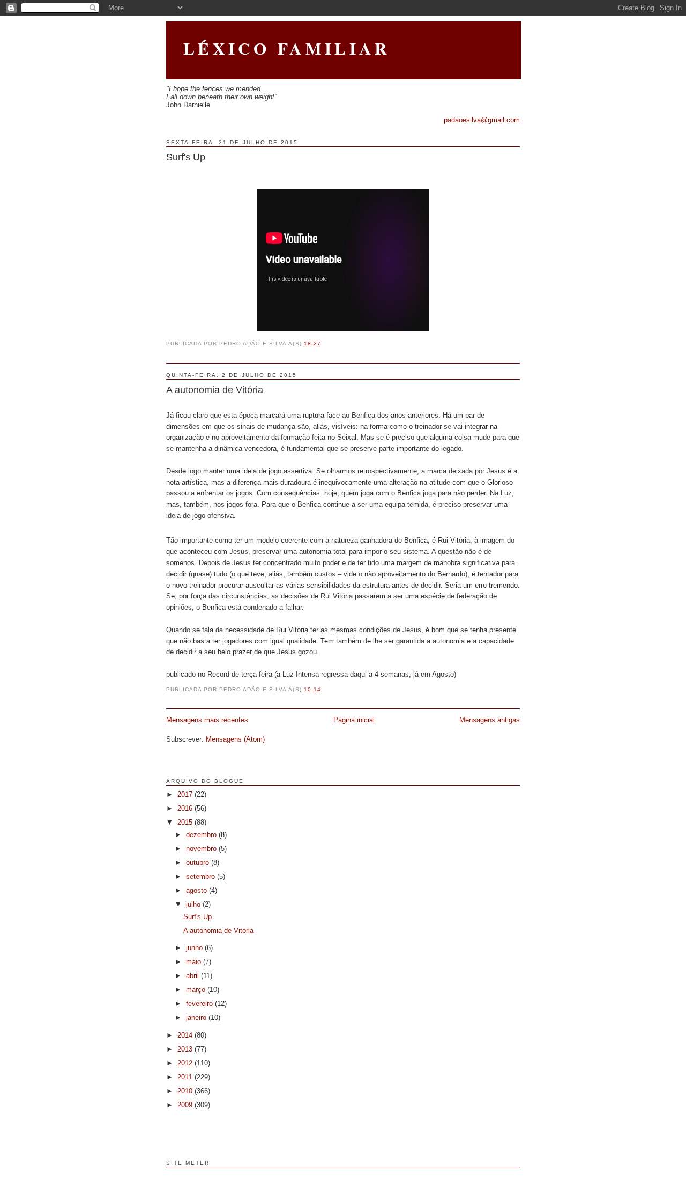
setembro (201, 876)
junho (195, 948)
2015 (186, 822)
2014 (186, 1035)
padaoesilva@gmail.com (482, 120)
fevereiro (200, 1004)
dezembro (202, 835)
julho (194, 904)
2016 (186, 808)
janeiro (197, 1017)
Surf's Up (185, 157)
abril (193, 976)
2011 (186, 1077)
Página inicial (354, 720)
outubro (198, 862)
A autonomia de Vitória (214, 389)
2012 (186, 1063)
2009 (186, 1105)
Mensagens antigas (489, 720)
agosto (197, 890)
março (196, 990)
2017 (186, 794)
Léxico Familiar (286, 48)
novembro (202, 849)
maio (194, 962)
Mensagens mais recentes (207, 720)
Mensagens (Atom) (235, 739)
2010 (186, 1091)
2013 (186, 1049)
